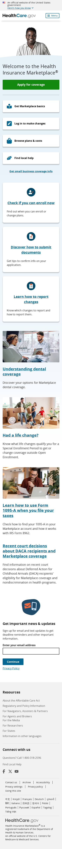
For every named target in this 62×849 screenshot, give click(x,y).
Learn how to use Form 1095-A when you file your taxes (28, 510)
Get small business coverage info (31, 171)
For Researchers (13, 725)
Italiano (15, 803)
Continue (13, 662)
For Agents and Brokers (17, 716)
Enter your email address (19, 645)
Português (11, 807)
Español (36, 807)
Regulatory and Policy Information (24, 706)
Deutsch (39, 799)
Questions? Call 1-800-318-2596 (22, 758)
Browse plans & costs (28, 141)
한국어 (35, 803)
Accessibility (43, 782)
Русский (24, 807)
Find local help (24, 158)
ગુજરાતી (50, 799)
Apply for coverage (31, 84)
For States (9, 731)
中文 (7, 799)
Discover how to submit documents (31, 250)
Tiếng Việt (10, 811)
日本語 (25, 803)
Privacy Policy (11, 668)
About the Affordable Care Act (21, 700)
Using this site (13, 790)
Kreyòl (16, 799)
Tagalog (47, 807)
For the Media (11, 720)
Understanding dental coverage (24, 371)
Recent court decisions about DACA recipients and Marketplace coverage (29, 551)
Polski (45, 803)
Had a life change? (20, 435)
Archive (26, 782)
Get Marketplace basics (29, 106)
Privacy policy (35, 786)
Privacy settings (13, 786)
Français (27, 799)
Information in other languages (22, 736)
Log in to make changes (29, 123)
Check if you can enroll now (31, 203)
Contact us (11, 782)
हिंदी (7, 803)
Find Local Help (12, 764)
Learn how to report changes (31, 299)
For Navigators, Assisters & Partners (25, 711)
